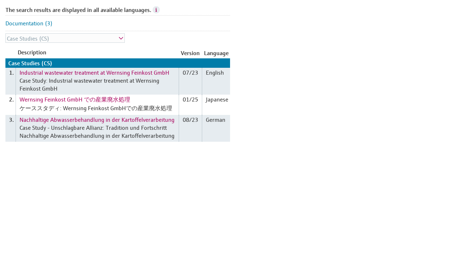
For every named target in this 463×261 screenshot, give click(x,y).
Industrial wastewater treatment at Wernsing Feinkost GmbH (94, 72)
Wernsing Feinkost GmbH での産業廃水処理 (75, 99)
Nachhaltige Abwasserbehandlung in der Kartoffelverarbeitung (97, 119)
